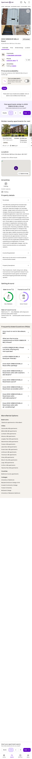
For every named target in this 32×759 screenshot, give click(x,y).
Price (11, 47)
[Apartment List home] (7, 2)
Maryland (7, 6)
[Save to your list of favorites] (28, 11)
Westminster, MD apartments (9, 441)
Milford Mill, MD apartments (9, 431)
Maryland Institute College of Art (10, 482)
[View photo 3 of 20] (23, 30)
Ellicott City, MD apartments (9, 460)
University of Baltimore (7, 480)
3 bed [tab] (4, 88)
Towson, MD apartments (8, 444)
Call (29, 59)
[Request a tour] (29, 2)
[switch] (16, 81)
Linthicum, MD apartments (8, 452)
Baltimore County (15, 6)
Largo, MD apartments (7, 462)
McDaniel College (6, 490)
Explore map (24, 173)
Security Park (7, 138)
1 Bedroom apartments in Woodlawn (11, 422)
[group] (14, 130)
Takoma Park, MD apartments (9, 468)
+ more (13, 66)
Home (2, 6)
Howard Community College (9, 485)
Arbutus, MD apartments (8, 436)
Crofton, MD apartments (8, 465)
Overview (5, 47)
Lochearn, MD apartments (8, 433)
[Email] (21, 2)
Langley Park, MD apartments (9, 439)
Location (27, 47)
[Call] (25, 2)
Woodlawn (24, 6)
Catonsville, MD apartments (9, 428)
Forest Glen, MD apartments (9, 449)
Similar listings (19, 47)
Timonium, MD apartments (8, 454)
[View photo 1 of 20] (16, 16)
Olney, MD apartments (7, 457)
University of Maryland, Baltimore (10, 493)
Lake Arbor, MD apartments (9, 447)
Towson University (6, 487)
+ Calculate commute (14, 55)
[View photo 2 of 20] (8, 30)
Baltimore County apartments (10, 474)
